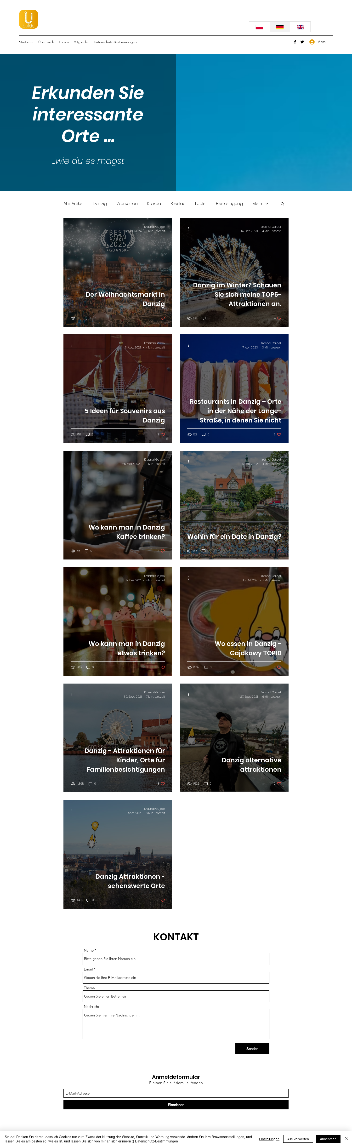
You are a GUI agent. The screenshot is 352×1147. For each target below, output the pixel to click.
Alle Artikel (73, 203)
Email (88, 969)
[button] (282, 204)
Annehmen (328, 1138)
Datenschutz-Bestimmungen (156, 1141)
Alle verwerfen (298, 1138)
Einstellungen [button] (269, 1138)
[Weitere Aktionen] (73, 229)
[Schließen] (346, 1139)
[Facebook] (295, 42)
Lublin (200, 203)
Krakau (154, 203)
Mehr (257, 203)
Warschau (127, 203)
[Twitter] (302, 42)
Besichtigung (229, 203)
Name (89, 950)
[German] (280, 27)
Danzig (100, 203)
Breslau (178, 203)
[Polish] (259, 27)
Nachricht (91, 1006)
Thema (89, 988)
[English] (300, 27)
